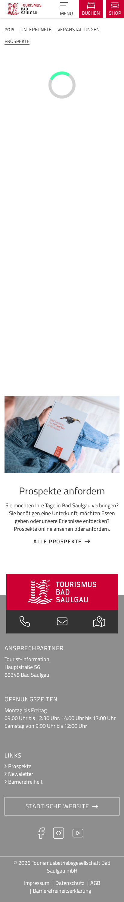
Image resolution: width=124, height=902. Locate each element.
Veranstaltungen (78, 29)
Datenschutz (69, 883)
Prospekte (17, 41)
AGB (95, 883)
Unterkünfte (35, 29)
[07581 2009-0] (25, 623)
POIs (9, 29)
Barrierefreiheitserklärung (62, 891)
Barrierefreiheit (25, 782)
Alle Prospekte (57, 541)
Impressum (36, 883)
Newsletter (20, 774)
